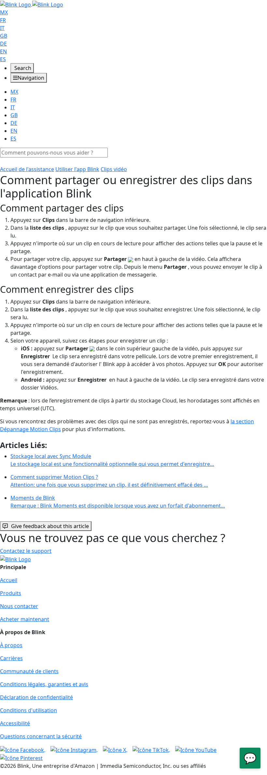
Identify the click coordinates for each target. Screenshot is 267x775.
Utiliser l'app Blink (77, 169)
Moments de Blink (117, 501)
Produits (10, 593)
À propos (11, 645)
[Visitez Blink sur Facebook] (22, 749)
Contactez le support (25, 550)
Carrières (11, 658)
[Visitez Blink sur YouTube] (196, 749)
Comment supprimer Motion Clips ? (109, 480)
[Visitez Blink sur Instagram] (74, 749)
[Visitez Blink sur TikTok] (151, 749)
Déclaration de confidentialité (36, 697)
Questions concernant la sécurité (41, 736)
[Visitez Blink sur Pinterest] (21, 757)
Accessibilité (15, 723)
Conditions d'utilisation (28, 710)
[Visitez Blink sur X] (115, 749)
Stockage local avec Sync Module (112, 460)
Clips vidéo (114, 169)
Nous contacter (19, 606)
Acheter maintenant (24, 619)
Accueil (8, 580)
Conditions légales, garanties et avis (44, 684)
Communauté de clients (29, 671)
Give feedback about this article (50, 526)
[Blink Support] (31, 3)
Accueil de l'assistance (27, 169)
